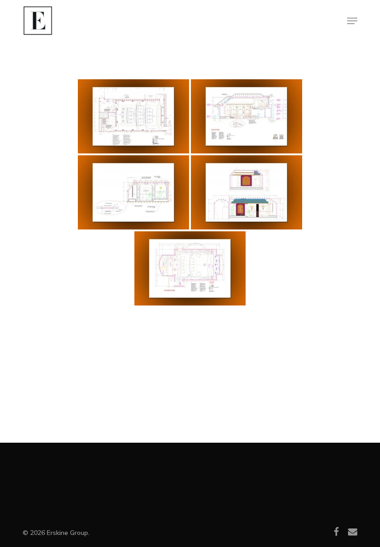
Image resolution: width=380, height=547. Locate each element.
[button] (352, 20)
